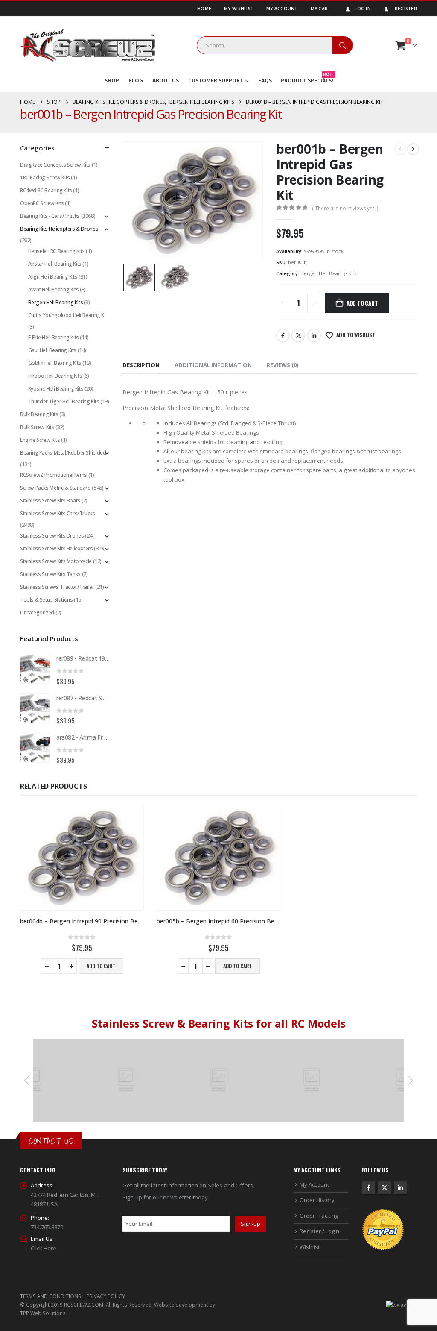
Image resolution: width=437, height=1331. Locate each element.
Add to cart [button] (101, 966)
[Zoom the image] (126, 1043)
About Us (165, 80)
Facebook (283, 335)
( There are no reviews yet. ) (345, 208)
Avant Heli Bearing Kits (53, 289)
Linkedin (400, 1187)
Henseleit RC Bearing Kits (56, 251)
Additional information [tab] (213, 365)
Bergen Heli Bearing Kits (328, 273)
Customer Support (215, 80)
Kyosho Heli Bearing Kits (56, 388)
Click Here (43, 1248)
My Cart (321, 9)
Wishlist (310, 1247)
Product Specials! (307, 78)
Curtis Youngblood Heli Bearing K (66, 315)
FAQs (265, 80)
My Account (282, 9)
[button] (124, 200)
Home (204, 9)
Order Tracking (319, 1215)
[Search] (343, 45)
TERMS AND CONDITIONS (50, 1296)
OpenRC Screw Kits (42, 203)
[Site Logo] (88, 45)
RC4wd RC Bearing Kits (46, 190)
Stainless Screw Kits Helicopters (56, 548)
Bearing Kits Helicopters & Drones (59, 228)
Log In (363, 9)
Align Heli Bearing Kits (53, 276)
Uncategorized (37, 612)
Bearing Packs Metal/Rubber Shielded (63, 452)
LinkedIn (314, 335)
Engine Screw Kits (40, 440)
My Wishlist (238, 9)
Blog (135, 80)
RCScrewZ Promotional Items (53, 475)
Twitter (298, 335)
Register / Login (319, 1231)
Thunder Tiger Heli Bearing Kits (63, 401)
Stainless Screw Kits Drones (52, 535)
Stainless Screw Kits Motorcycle (56, 561)
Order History (317, 1200)
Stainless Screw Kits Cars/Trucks (57, 513)
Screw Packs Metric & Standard (55, 487)
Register (406, 9)
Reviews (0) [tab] (282, 365)
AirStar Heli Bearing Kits (55, 263)
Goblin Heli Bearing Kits (55, 363)
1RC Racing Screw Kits (45, 177)
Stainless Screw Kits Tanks (50, 574)
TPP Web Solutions (43, 1313)
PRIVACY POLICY (106, 1296)
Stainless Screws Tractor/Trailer (57, 587)
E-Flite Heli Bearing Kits (53, 337)
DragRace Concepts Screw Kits (55, 164)
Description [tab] (141, 365)
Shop (112, 80)
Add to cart (362, 303)
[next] (413, 149)
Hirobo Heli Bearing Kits (55, 375)
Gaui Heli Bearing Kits (52, 350)
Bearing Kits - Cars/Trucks (50, 216)
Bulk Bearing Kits (39, 414)
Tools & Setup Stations (46, 599)
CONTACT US (51, 1141)
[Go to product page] (35, 669)
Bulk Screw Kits (37, 427)
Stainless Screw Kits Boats (50, 500)
